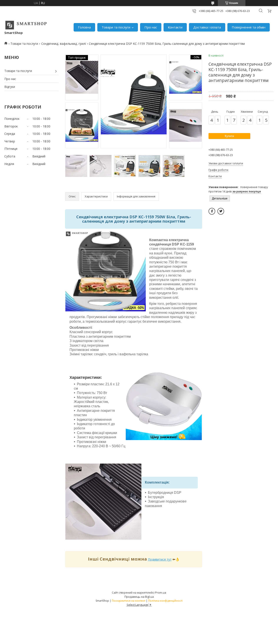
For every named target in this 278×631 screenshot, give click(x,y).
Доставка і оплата (207, 27)
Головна (84, 27)
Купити (229, 136)
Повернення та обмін (248, 27)
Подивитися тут (160, 559)
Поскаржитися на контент (128, 601)
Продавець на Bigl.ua (139, 597)
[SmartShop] (26, 25)
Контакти (175, 27)
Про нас (150, 27)
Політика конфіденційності (165, 601)
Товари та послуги (116, 27)
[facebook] (211, 211)
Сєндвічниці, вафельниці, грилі (63, 44)
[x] (220, 211)
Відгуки (9, 87)
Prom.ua (160, 592)
